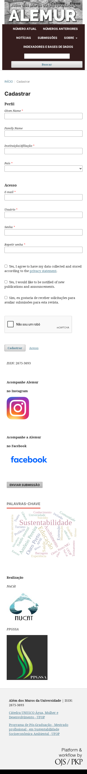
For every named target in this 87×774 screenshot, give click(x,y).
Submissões (47, 38)
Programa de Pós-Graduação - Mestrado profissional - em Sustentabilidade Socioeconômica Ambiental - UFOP (38, 729)
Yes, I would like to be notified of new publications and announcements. (34, 284)
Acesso (75, 3)
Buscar (47, 64)
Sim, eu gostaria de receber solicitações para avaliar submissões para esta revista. (39, 300)
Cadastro (57, 3)
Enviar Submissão (25, 485)
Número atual (24, 29)
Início (8, 81)
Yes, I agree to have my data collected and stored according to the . (43, 268)
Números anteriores (60, 29)
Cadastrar (15, 348)
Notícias (23, 38)
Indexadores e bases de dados (48, 46)
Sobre (69, 38)
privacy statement (43, 271)
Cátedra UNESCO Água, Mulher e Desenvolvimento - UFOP (33, 714)
